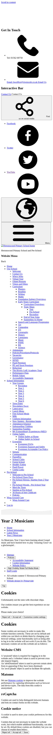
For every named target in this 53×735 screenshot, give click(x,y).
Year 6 (21, 401)
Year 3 (21, 393)
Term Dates (17, 403)
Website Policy (19, 565)
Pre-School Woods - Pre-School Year (28, 485)
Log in (10, 505)
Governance (17, 358)
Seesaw (15, 452)
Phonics (21, 289)
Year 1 (21, 388)
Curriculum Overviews (34, 304)
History (21, 335)
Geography (23, 332)
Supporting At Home (33, 319)
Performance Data (20, 373)
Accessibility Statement (22, 378)
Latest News (12, 533)
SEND (15, 360)
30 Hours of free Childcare (24, 492)
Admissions (17, 350)
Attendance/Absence (21, 424)
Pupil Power (17, 467)
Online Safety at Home (28, 436)
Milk (14, 416)
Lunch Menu (18, 411)
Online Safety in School (28, 439)
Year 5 (21, 398)
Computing (23, 327)
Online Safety (18, 434)
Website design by (20, 581)
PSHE (21, 342)
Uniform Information (21, 419)
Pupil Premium (19, 363)
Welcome (16, 271)
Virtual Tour (17, 279)
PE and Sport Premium (22, 365)
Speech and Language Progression (33, 322)
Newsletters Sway (20, 406)
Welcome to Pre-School (22, 475)
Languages (23, 337)
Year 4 (21, 396)
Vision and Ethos (20, 284)
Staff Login (12, 571)
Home (9, 266)
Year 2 (21, 391)
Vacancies (16, 355)
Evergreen (17, 441)
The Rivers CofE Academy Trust (27, 370)
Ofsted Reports (19, 281)
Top (3, 586)
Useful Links (18, 469)
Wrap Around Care (15, 497)
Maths (21, 297)
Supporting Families (21, 429)
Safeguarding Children (22, 426)
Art (19, 324)
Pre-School (34, 312)
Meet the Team (19, 487)
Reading (22, 291)
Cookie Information (21, 563)
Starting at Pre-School (22, 490)
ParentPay (16, 457)
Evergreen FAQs (25, 444)
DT (19, 330)
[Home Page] (18, 246)
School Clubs (18, 459)
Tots (31, 309)
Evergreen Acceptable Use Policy (33, 449)
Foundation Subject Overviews (32, 299)
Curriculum (17, 286)
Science (21, 347)
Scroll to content (8, 2)
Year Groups (18, 383)
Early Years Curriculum (28, 302)
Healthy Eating (19, 464)
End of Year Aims (32, 317)
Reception (33, 314)
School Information (15, 380)
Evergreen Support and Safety (31, 447)
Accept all (17, 617)
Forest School (18, 462)
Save (26, 732)
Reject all (6, 617)
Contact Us (6, 94)
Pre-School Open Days (22, 477)
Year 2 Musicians (14, 535)
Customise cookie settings (35, 617)
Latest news (17, 408)
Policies (15, 495)
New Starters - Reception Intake (26, 421)
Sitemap (10, 555)
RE (19, 345)
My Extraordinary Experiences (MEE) (29, 431)
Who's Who (17, 276)
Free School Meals (20, 413)
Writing (21, 294)
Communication (19, 454)
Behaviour (17, 368)
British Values (18, 375)
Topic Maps (29, 307)
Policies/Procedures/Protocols (25, 352)
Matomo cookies (15, 680)
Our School (12, 269)
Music (21, 340)
